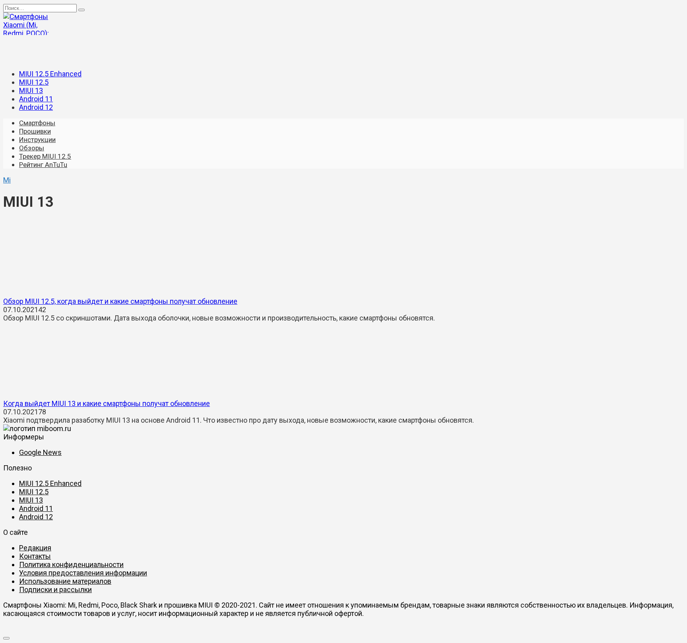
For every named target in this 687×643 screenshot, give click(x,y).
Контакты (35, 556)
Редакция (35, 548)
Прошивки (35, 131)
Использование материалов (65, 581)
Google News (40, 452)
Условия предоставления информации (83, 573)
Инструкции (37, 140)
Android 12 (36, 107)
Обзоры (31, 148)
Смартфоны (37, 123)
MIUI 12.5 (34, 82)
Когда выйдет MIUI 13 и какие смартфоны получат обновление (106, 403)
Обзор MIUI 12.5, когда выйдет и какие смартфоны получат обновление (120, 301)
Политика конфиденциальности (71, 564)
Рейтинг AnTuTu (43, 165)
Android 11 (36, 99)
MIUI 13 (31, 90)
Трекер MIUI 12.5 (45, 156)
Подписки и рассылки (55, 589)
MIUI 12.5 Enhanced (50, 74)
